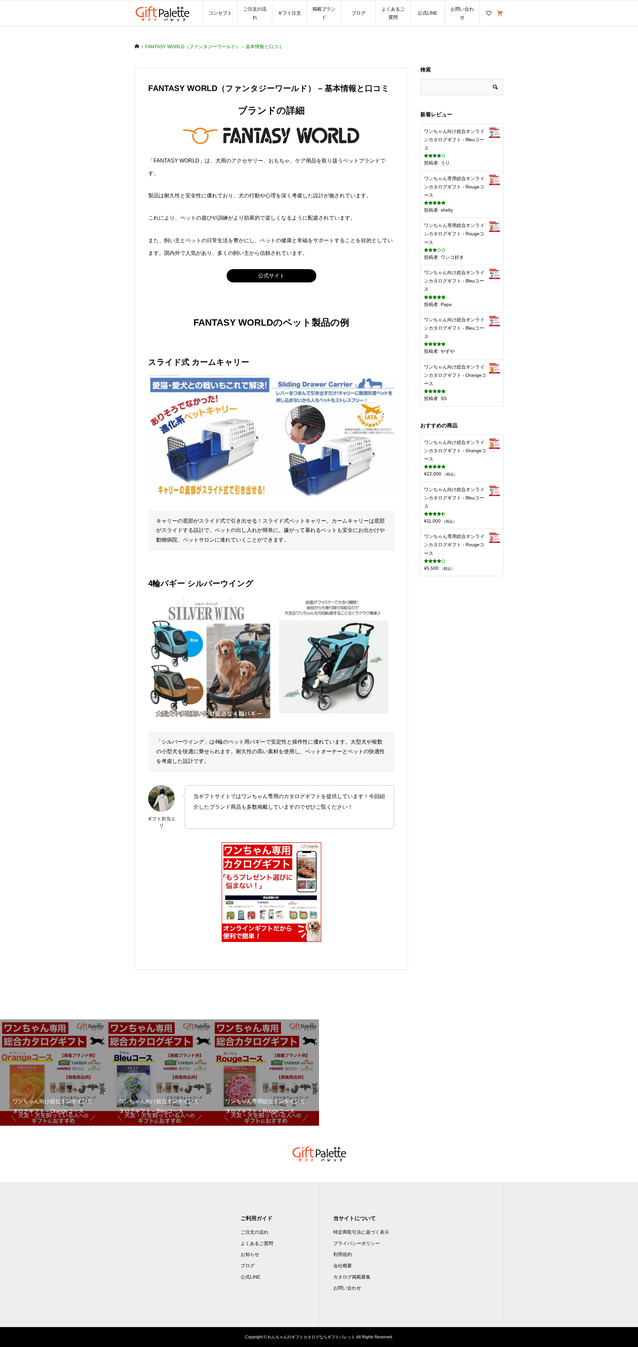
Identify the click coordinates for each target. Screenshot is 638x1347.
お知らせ (250, 1254)
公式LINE (427, 13)
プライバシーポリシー (356, 1243)
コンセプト (220, 13)
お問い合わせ (462, 13)
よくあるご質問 (393, 13)
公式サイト (271, 275)
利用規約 (342, 1254)
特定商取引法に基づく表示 (361, 1232)
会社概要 (342, 1265)
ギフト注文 (289, 13)
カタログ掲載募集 (352, 1277)
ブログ (359, 13)
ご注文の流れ (254, 13)
